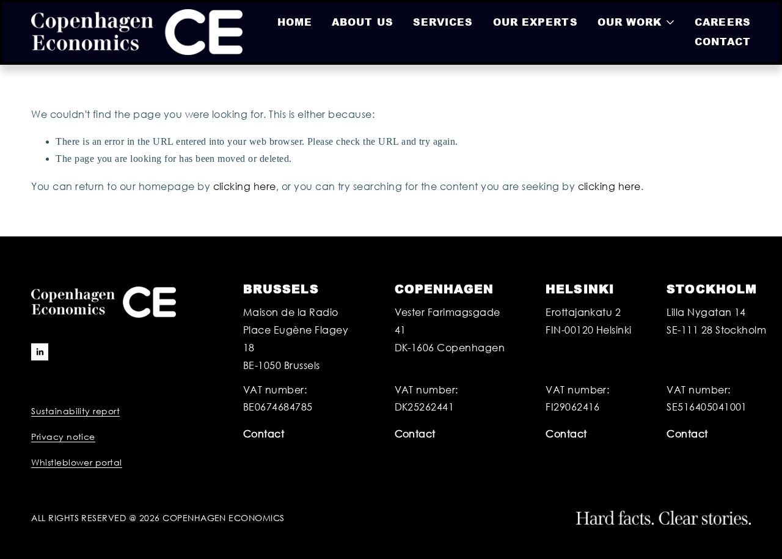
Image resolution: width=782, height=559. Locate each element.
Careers (723, 22)
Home (294, 22)
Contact (723, 41)
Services (443, 22)
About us (362, 22)
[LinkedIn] (39, 351)
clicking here (244, 186)
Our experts (535, 22)
